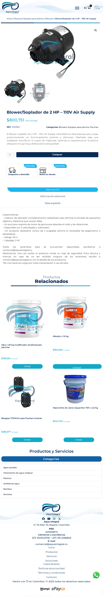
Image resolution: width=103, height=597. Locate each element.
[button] (95, 30)
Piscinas (18, 18)
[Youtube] (48, 518)
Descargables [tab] (52, 203)
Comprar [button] (77, 368)
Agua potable (10, 467)
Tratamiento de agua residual (18, 473)
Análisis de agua (11, 483)
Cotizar (27, 366)
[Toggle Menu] (77, 8)
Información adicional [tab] (52, 196)
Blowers (50, 18)
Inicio (9, 18)
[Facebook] (43, 518)
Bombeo (7, 489)
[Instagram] (54, 518)
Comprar (57, 154)
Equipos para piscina (33, 18)
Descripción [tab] (53, 189)
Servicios (7, 494)
